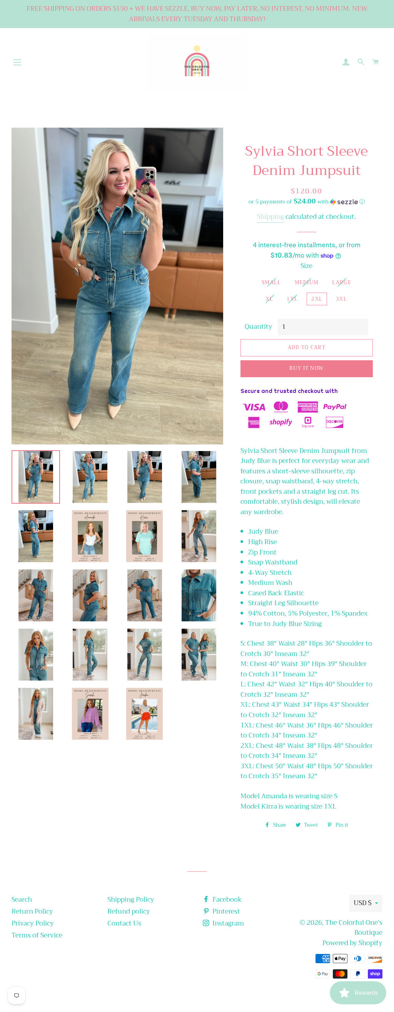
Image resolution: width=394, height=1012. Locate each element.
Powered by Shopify (352, 943)
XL (270, 299)
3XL (341, 299)
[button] (306, 201)
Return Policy (32, 911)
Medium (307, 282)
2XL (316, 299)
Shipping (270, 216)
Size (306, 266)
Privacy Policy (33, 923)
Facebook (226, 899)
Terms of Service (37, 935)
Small (271, 282)
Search (22, 899)
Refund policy (128, 911)
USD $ (362, 903)
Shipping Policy (130, 899)
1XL (292, 299)
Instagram (227, 923)
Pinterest (225, 911)
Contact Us (124, 923)
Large (341, 282)
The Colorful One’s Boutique (353, 928)
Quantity (258, 327)
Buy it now (306, 368)
